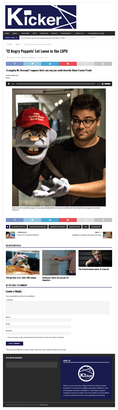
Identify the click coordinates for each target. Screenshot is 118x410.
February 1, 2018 (15, 58)
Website (9, 331)
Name (8, 317)
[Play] (9, 84)
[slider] (108, 84)
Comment (9, 300)
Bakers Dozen (74, 227)
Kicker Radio (66, 33)
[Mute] (103, 84)
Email (8, 324)
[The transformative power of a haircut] (95, 258)
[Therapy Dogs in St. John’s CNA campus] (23, 262)
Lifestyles (44, 33)
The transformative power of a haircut (93, 269)
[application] (59, 84)
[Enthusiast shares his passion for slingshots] (59, 262)
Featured (25, 33)
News (15, 33)
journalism (95, 227)
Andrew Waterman (30, 58)
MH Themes (44, 405)
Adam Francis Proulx (37, 227)
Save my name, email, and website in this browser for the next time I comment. (36, 337)
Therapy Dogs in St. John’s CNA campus (21, 277)
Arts (35, 33)
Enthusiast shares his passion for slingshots (55, 278)
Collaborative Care (96, 33)
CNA (85, 227)
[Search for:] (100, 37)
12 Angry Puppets (18, 227)
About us (79, 33)
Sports (54, 33)
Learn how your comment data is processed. (50, 350)
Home (7, 33)
